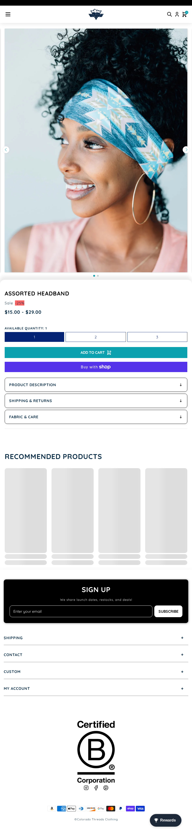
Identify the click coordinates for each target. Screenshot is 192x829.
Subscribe (168, 611)
